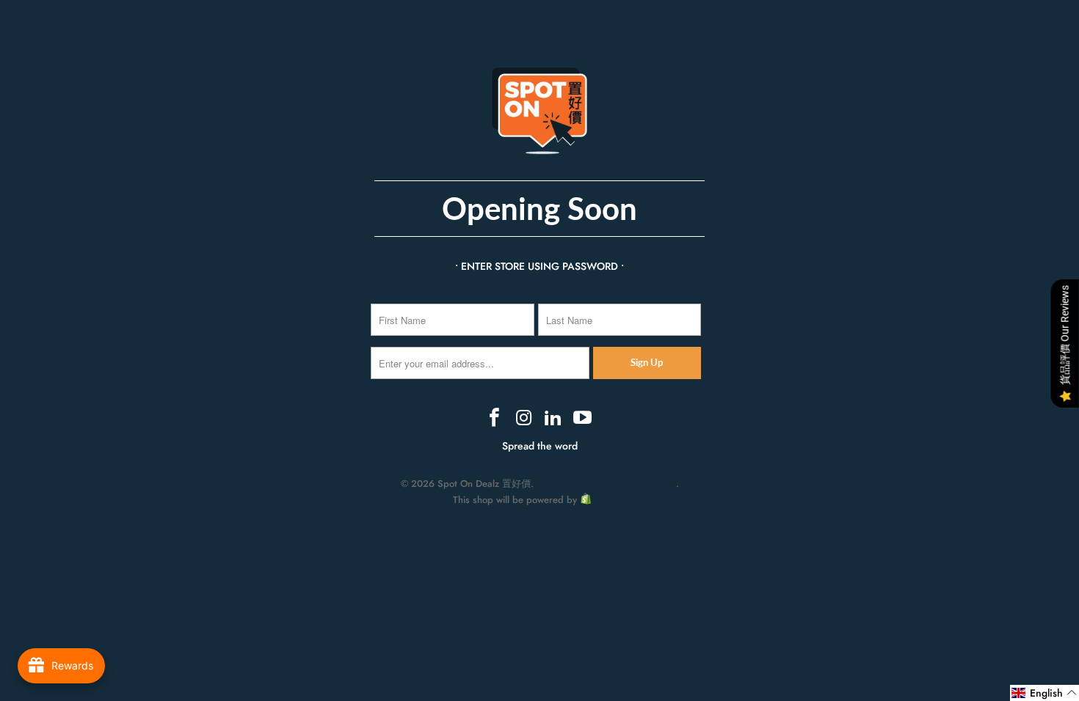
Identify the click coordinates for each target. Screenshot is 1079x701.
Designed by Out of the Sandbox (606, 484)
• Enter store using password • (539, 266)
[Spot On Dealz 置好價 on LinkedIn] (553, 418)
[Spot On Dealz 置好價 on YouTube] (582, 418)
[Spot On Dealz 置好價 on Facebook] (495, 418)
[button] (1044, 693)
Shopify (611, 500)
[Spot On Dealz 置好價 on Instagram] (524, 418)
